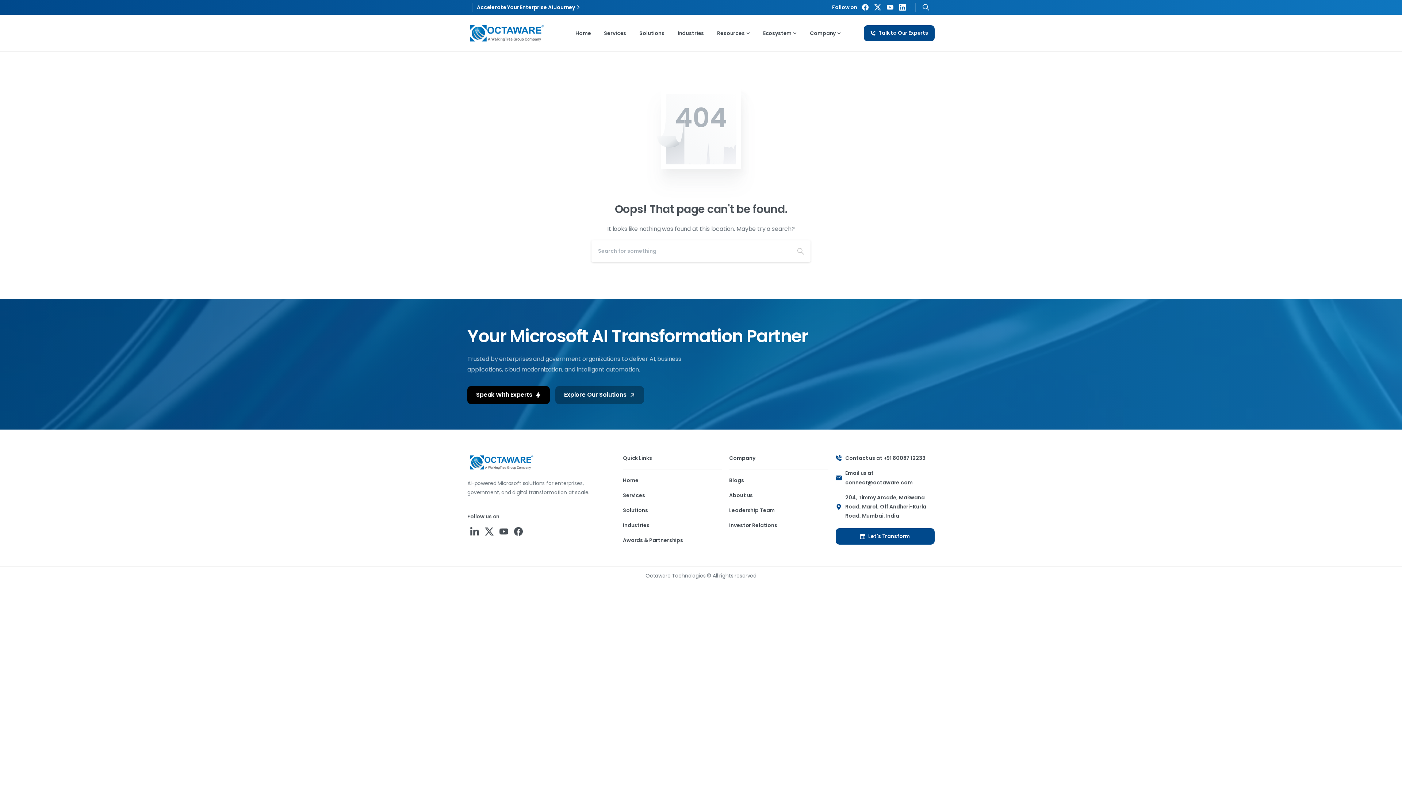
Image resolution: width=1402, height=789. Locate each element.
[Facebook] (865, 7)
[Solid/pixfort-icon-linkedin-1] (474, 531)
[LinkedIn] (902, 7)
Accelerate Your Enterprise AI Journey (526, 7)
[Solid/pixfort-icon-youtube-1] (504, 531)
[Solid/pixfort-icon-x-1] (489, 531)
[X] (878, 7)
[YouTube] (890, 7)
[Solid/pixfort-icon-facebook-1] (518, 531)
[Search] (926, 7)
